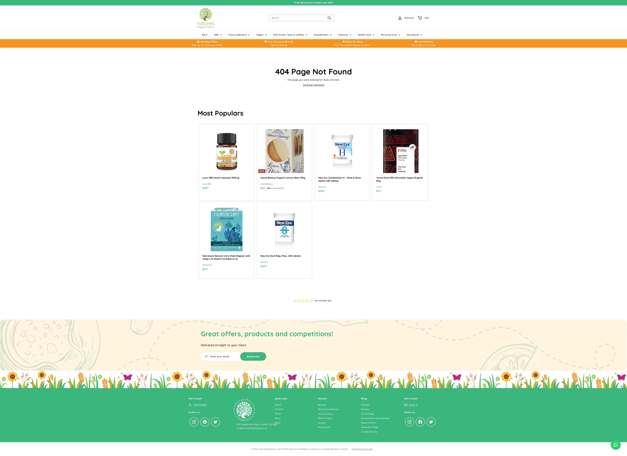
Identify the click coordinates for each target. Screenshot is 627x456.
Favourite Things (369, 427)
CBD (216, 34)
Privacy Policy (325, 413)
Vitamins (343, 34)
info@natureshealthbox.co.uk (252, 428)
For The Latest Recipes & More (352, 45)
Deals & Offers (368, 422)
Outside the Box (369, 431)
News (277, 418)
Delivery (322, 404)
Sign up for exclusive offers (207, 45)
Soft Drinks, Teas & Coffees (289, 34)
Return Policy (325, 418)
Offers (278, 413)
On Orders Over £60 (423, 45)
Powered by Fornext (362, 449)
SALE (204, 34)
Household (413, 34)
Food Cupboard (237, 34)
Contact (279, 409)
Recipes (365, 404)
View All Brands (279, 45)
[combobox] (301, 18)
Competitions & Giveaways (375, 418)
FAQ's (278, 422)
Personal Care (389, 34)
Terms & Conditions (328, 409)
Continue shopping (313, 84)
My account (324, 427)
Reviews (365, 409)
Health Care (365, 34)
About (278, 404)
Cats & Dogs (367, 413)
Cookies (322, 422)
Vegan (260, 34)
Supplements (321, 34)
